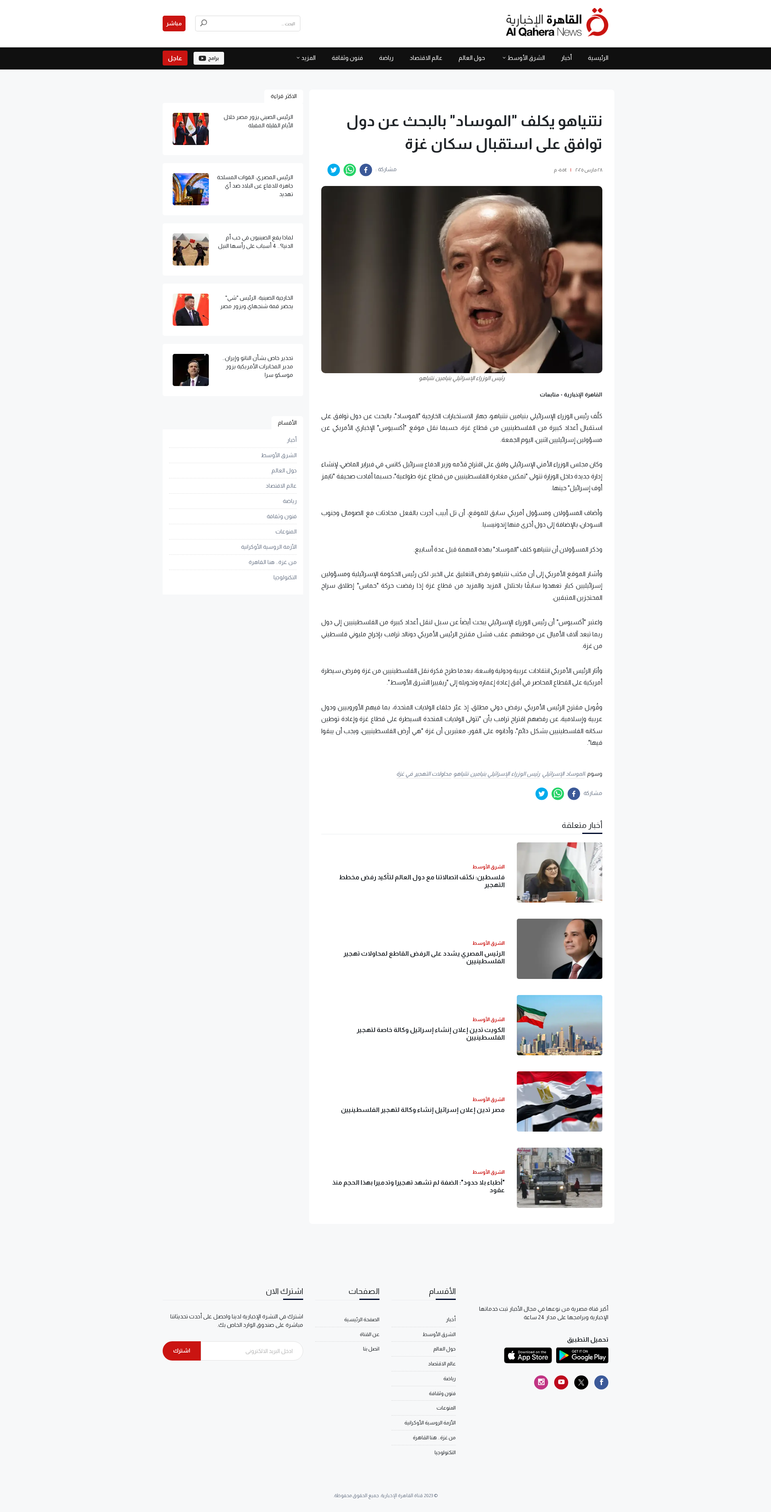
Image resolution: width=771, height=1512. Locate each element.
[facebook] (365, 169)
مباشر (174, 23)
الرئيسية (598, 57)
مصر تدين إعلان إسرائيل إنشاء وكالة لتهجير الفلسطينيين (423, 1109)
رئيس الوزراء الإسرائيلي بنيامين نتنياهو (496, 773)
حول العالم (472, 57)
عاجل (175, 58)
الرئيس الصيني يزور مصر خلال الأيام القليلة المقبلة (258, 121)
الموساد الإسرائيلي (563, 773)
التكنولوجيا (285, 577)
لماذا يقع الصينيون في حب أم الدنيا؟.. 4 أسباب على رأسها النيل (255, 241)
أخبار (566, 57)
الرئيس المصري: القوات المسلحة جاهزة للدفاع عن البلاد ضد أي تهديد (255, 185)
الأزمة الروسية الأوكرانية (269, 547)
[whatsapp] (349, 169)
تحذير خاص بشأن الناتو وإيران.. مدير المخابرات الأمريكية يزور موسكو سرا (257, 366)
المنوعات (286, 531)
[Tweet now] (581, 1382)
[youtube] (561, 1382)
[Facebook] (601, 1382)
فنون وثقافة (347, 57)
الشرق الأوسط (526, 57)
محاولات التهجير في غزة (424, 773)
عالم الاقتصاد (426, 57)
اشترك (181, 1350)
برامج (213, 58)
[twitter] (333, 169)
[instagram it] (541, 1382)
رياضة (386, 57)
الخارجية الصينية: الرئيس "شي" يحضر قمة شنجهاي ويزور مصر (256, 301)
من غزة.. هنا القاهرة (273, 562)
